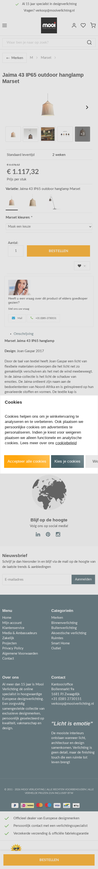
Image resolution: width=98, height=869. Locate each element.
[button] (27, 461)
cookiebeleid (66, 443)
